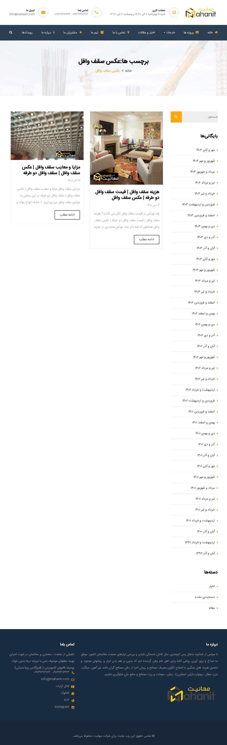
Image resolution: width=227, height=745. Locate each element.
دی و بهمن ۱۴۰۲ (205, 324)
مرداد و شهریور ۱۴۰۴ (202, 172)
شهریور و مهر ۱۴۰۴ (204, 161)
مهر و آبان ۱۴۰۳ (205, 259)
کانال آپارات (62, 686)
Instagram (62, 707)
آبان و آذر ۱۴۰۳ (206, 248)
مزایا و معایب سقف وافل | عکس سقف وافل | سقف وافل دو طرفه (51, 170)
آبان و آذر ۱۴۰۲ (206, 346)
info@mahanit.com (22, 14)
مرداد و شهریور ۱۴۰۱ (203, 488)
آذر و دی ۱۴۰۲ (206, 335)
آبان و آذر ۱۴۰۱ (206, 455)
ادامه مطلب (146, 239)
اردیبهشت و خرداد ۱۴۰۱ (200, 520)
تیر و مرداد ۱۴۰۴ (205, 183)
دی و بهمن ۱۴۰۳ (205, 226)
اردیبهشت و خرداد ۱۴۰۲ (200, 390)
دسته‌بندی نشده (205, 597)
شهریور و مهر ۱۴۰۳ (204, 270)
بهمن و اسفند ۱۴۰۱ (203, 422)
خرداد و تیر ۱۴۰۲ (205, 379)
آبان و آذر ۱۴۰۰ (206, 531)
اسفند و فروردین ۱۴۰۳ (201, 215)
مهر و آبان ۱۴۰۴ (205, 150)
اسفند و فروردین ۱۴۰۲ (201, 302)
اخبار (212, 586)
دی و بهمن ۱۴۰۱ (205, 433)
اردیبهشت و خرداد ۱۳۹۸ (200, 542)
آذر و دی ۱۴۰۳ (206, 237)
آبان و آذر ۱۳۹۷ (205, 553)
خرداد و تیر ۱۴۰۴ (205, 193)
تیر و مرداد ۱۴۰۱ (205, 499)
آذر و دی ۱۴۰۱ (206, 444)
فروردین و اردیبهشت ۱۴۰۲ (198, 401)
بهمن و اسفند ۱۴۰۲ (203, 313)
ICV (66, 700)
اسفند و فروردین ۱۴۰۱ (201, 411)
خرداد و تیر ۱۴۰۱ (205, 510)
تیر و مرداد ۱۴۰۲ (205, 368)
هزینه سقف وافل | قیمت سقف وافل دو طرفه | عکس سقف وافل (127, 195)
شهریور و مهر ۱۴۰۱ (204, 477)
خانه (128, 71)
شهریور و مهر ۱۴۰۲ (204, 357)
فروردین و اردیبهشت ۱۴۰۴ (198, 204)
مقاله (212, 608)
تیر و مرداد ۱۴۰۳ (205, 281)
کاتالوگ (65, 693)
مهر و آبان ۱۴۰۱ (206, 466)
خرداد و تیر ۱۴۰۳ (204, 292)
